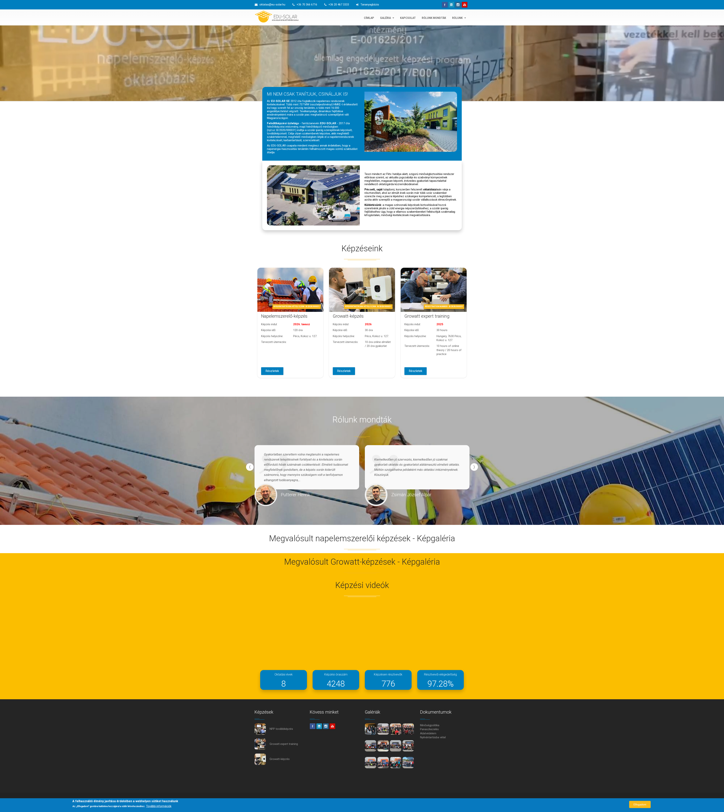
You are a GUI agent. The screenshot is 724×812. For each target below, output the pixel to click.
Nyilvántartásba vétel (433, 737)
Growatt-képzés (348, 316)
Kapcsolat (408, 17)
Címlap (369, 17)
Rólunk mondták (434, 17)
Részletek (272, 371)
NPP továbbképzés (281, 729)
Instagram (458, 5)
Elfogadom (640, 804)
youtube (464, 5)
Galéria (385, 17)
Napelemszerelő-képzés (284, 316)
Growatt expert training (426, 316)
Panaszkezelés (429, 729)
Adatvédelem (428, 733)
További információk (158, 806)
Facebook (445, 5)
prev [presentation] (250, 467)
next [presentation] (474, 467)
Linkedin (451, 5)
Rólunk (457, 17)
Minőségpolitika (429, 725)
